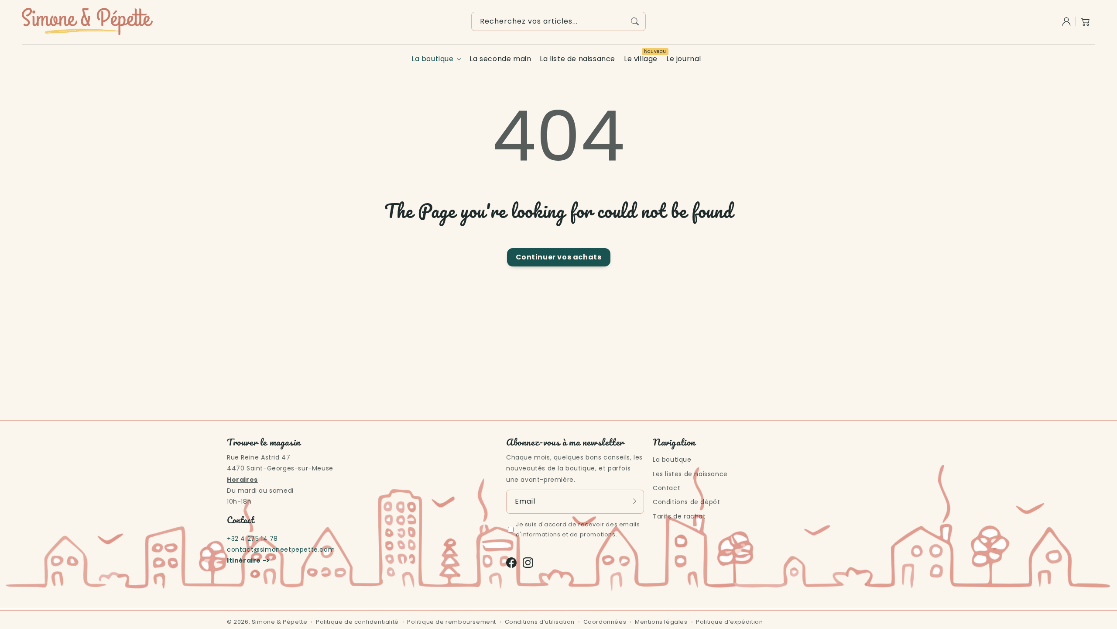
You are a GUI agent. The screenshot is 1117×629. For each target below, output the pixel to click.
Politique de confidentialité (357, 622)
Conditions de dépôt (686, 502)
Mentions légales (661, 622)
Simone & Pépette (280, 622)
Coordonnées (605, 622)
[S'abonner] (634, 501)
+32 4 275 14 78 (252, 538)
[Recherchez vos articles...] (634, 21)
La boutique (432, 59)
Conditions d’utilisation (540, 622)
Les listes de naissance (690, 474)
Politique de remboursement (451, 622)
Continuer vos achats (559, 257)
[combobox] (558, 21)
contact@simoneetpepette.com (281, 549)
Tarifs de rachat (679, 516)
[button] (1085, 21)
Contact (666, 488)
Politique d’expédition (729, 622)
